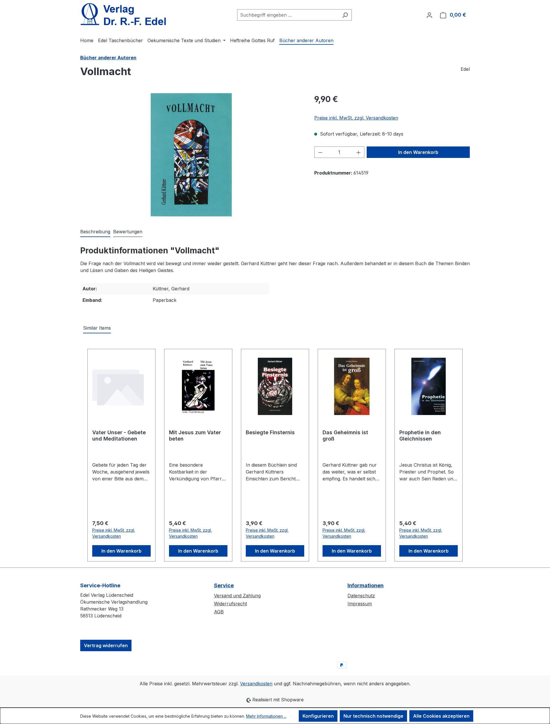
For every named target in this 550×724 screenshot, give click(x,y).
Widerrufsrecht (230, 603)
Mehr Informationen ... (266, 716)
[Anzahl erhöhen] (359, 152)
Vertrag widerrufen (106, 645)
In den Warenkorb (418, 152)
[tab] (95, 232)
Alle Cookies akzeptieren (441, 716)
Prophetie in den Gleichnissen (420, 435)
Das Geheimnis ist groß (345, 435)
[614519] (191, 154)
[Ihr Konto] (429, 15)
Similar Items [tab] (97, 328)
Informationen (365, 585)
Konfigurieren (318, 716)
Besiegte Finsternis (270, 432)
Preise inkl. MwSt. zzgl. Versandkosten (356, 118)
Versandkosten (256, 683)
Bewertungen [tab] (127, 231)
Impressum (359, 603)
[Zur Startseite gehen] (123, 14)
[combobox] (288, 15)
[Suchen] (345, 15)
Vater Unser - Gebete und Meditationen (119, 435)
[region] (191, 154)
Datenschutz (361, 595)
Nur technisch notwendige (373, 716)
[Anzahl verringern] (320, 152)
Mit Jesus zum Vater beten (195, 435)
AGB (219, 612)
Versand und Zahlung (237, 595)
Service (224, 585)
